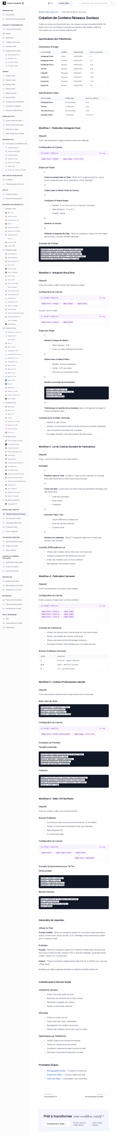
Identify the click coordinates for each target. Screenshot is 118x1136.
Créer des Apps (53, 1079)
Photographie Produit (56, 1071)
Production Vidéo (54, 1075)
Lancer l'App (64, 3)
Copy (104, 153)
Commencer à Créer (56, 1124)
